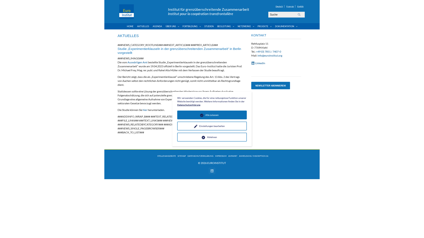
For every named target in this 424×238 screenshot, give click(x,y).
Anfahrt (232, 156)
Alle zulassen (212, 115)
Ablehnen (212, 137)
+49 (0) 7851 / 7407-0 (268, 51)
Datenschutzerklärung (200, 156)
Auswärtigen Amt (138, 62)
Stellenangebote (166, 156)
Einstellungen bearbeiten (212, 126)
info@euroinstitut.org (270, 55)
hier (145, 109)
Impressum (221, 156)
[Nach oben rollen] (417, 231)
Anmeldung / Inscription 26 (253, 156)
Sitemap (182, 156)
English (300, 6)
